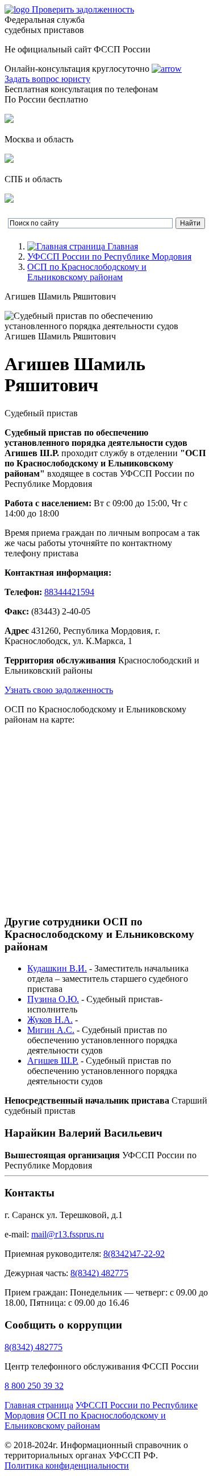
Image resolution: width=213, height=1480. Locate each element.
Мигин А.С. (50, 1030)
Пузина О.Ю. (53, 999)
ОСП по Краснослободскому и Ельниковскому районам (87, 272)
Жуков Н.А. (50, 1019)
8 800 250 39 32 (34, 1386)
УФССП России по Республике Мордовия (109, 256)
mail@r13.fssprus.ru (67, 1234)
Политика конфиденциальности (67, 1465)
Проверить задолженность (83, 9)
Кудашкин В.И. (57, 968)
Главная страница (39, 1405)
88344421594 (69, 592)
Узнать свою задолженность (59, 690)
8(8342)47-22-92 (134, 1253)
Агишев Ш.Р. (52, 1060)
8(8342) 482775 (99, 1273)
